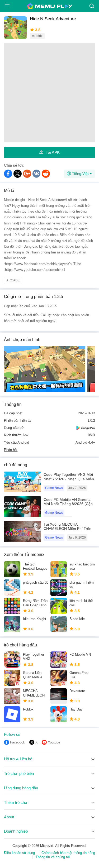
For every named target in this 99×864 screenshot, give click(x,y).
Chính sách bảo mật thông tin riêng (68, 853)
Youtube (54, 742)
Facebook (17, 742)
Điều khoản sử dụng (19, 853)
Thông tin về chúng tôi (53, 857)
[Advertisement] (49, 92)
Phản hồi (10, 450)
